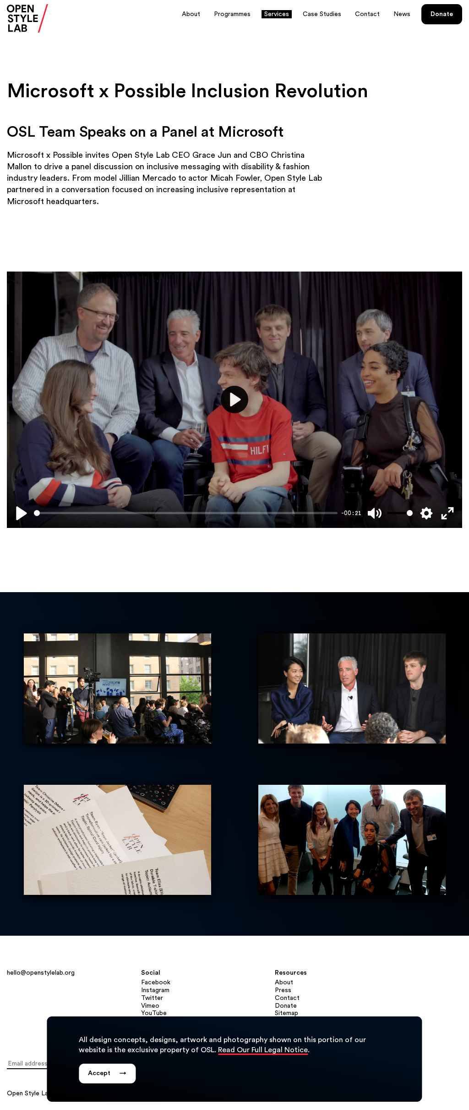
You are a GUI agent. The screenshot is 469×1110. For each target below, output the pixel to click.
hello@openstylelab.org (41, 973)
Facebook (155, 982)
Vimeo (150, 1006)
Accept (107, 1073)
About (191, 14)
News (401, 14)
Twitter (152, 998)
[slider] (186, 513)
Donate (442, 14)
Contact (367, 14)
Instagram (155, 990)
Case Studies (322, 14)
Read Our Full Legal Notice (263, 1050)
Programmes (232, 14)
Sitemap (286, 1013)
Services (276, 14)
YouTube (154, 1013)
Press (283, 990)
